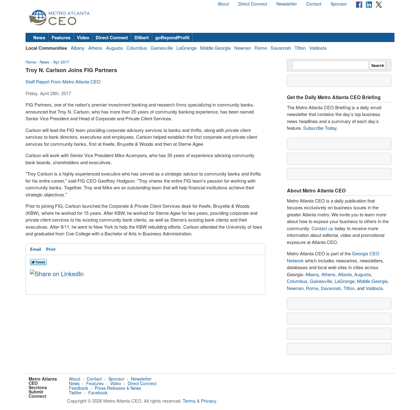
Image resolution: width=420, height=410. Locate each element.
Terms (189, 400)
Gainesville (162, 47)
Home (31, 62)
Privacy (208, 400)
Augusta (114, 47)
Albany (78, 47)
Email (35, 249)
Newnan (242, 47)
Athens (95, 47)
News (39, 37)
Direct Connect (252, 4)
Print (50, 249)
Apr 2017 (61, 62)
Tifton (300, 47)
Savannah (281, 47)
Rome (261, 47)
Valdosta (318, 47)
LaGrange (186, 47)
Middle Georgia (215, 47)
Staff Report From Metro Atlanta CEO (63, 81)
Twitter (75, 392)
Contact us (322, 228)
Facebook (98, 392)
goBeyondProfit (172, 37)
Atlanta (345, 274)
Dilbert (141, 37)
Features (61, 37)
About (223, 4)
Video (83, 37)
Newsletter (286, 4)
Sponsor (339, 4)
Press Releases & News (118, 388)
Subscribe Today (320, 128)
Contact (313, 4)
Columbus (136, 47)
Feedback (78, 388)
